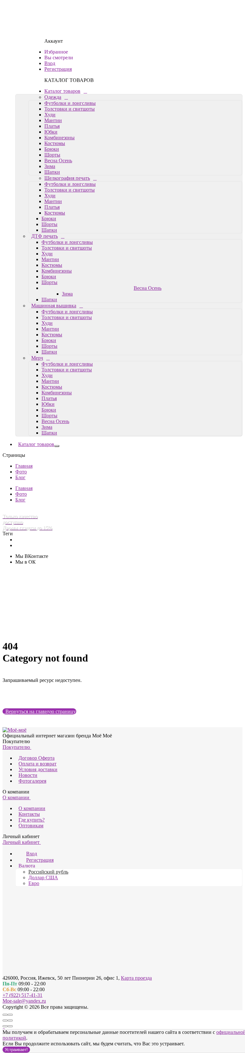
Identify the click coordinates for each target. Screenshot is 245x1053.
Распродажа (26, 498)
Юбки (50, 63)
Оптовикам (31, 825)
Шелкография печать (54, 109)
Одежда (39, 28)
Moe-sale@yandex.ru (24, 1001)
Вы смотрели (50, 626)
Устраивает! (16, 1049)
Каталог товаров (33, 22)
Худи (50, 46)
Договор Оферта (37, 758)
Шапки (49, 103)
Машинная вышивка (53, 237)
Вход (41, 633)
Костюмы (54, 74)
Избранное (48, 613)
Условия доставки (38, 769)
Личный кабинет (22, 842)
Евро (33, 883)
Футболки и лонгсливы (70, 34)
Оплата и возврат (37, 763)
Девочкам (24, 371)
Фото (20, 573)
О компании (17, 797)
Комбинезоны (59, 69)
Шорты (52, 86)
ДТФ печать (44, 167)
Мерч (37, 289)
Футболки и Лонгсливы (54, 376)
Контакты (29, 814)
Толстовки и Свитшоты (54, 382)
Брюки (51, 80)
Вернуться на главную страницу (39, 711)
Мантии (53, 52)
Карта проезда (136, 978)
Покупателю (17, 747)
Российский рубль (48, 871)
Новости (28, 775)
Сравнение (48, 620)
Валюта (27, 865)
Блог (19, 568)
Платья (52, 57)
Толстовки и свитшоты (69, 40)
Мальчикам (26, 440)
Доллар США (43, 877)
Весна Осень (55, 92)
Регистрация (68, 633)
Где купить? (32, 820)
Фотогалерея (32, 781)
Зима (46, 97)
